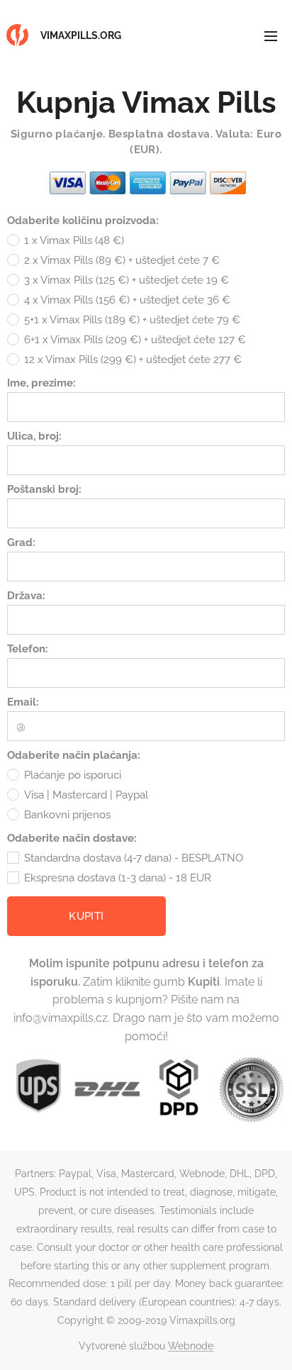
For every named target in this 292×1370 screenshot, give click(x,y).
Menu (271, 35)
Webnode (190, 1346)
